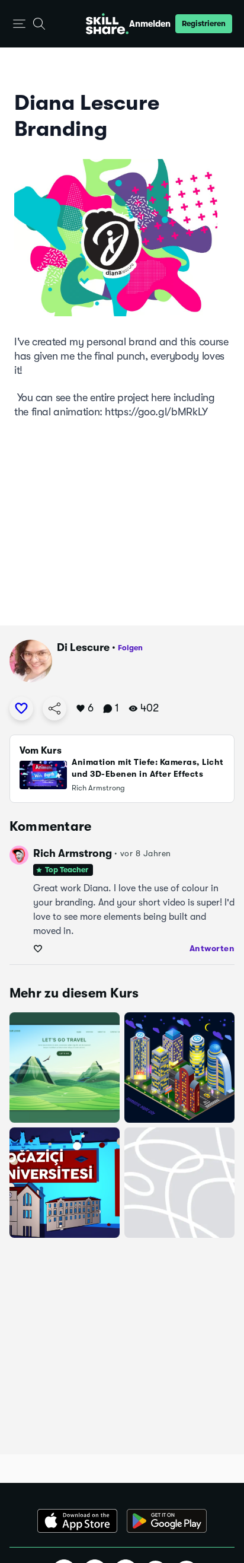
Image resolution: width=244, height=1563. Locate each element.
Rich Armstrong (72, 853)
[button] (19, 24)
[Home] (107, 23)
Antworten (212, 948)
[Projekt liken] (21, 708)
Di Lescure (83, 647)
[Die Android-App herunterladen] (167, 1521)
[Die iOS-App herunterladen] (77, 1521)
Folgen (130, 647)
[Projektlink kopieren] (54, 708)
